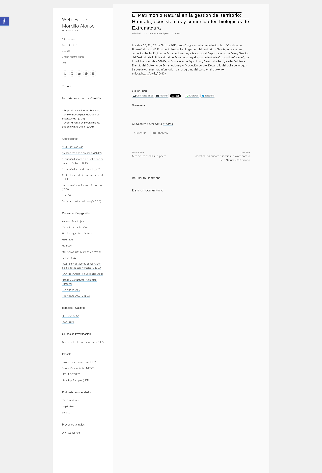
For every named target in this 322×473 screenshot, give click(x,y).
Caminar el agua (70, 400)
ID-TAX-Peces (69, 257)
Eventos (168, 124)
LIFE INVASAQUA (70, 315)
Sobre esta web (69, 39)
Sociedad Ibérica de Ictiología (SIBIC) (81, 201)
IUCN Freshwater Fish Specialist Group (82, 273)
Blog (64, 62)
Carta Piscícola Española (75, 227)
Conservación (140, 132)
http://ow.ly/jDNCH (153, 73)
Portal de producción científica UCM (81, 98)
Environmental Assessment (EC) (79, 362)
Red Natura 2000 (71, 289)
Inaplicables (68, 406)
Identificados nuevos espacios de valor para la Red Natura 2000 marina (222, 158)
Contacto (67, 86)
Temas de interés (70, 45)
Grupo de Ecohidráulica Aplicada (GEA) (82, 342)
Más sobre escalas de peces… (150, 156)
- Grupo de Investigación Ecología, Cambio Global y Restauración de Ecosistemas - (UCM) (81, 114)
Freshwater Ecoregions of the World (81, 251)
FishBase (67, 245)
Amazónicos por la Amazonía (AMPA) (81, 153)
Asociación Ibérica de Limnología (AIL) (82, 169)
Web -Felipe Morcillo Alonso (78, 22)
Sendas (66, 412)
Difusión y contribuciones (73, 56)
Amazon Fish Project (73, 221)
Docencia (66, 50)
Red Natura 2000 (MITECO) (76, 295)
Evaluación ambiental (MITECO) (78, 368)
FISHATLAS (67, 239)
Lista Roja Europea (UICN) (75, 380)
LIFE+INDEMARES (71, 374)
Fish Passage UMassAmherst (77, 233)
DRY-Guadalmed (71, 432)
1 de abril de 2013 (149, 33)
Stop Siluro (68, 321)
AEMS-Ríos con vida (72, 146)
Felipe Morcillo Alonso (170, 33)
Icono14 (66, 195)
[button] (4, 21)
